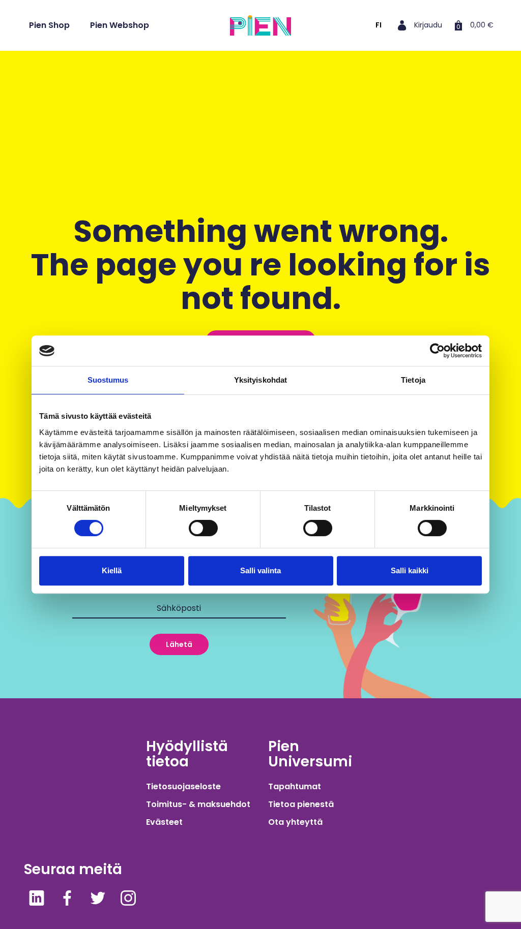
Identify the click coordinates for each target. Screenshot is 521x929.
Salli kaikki (409, 570)
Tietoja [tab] (413, 380)
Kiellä (112, 570)
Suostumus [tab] (108, 380)
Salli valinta (260, 570)
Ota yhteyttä (295, 822)
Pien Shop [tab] (49, 25)
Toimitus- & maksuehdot (198, 804)
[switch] (203, 528)
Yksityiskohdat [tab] (260, 380)
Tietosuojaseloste (183, 786)
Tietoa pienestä (301, 804)
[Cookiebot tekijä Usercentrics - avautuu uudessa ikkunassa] (437, 350)
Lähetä (179, 644)
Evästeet (164, 822)
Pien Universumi (310, 754)
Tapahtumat (294, 786)
